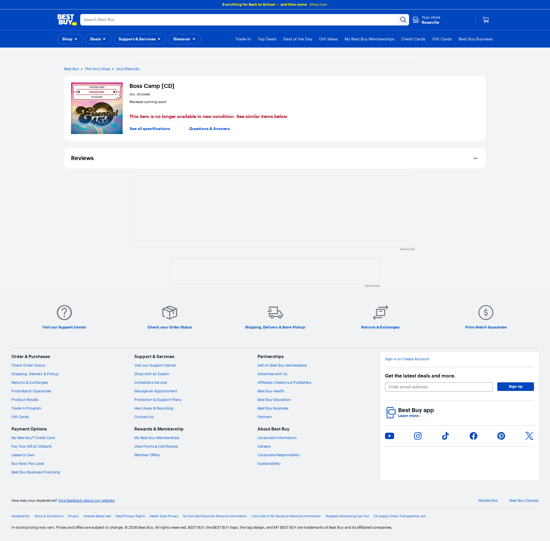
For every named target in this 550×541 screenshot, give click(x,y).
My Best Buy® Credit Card (33, 437)
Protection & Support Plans (157, 399)
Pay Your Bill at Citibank (31, 446)
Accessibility (20, 516)
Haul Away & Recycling (153, 408)
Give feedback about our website (86, 500)
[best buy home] (67, 19)
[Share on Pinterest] (501, 435)
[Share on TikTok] (445, 435)
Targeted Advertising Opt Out (347, 516)
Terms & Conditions (49, 516)
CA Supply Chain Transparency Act (399, 516)
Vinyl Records (127, 68)
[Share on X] (529, 435)
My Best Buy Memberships (156, 437)
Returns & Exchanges (29, 382)
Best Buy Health (271, 391)
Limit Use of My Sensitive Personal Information (286, 516)
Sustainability (269, 463)
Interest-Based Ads (97, 516)
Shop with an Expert (151, 373)
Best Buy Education (274, 399)
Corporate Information (277, 437)
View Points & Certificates (156, 446)
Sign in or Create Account (407, 359)
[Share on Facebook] (473, 435)
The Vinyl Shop (97, 68)
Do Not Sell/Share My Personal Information (215, 516)
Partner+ (265, 416)
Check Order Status (28, 365)
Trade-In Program (26, 408)
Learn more (409, 416)
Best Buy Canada (524, 500)
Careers (264, 446)
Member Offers (147, 455)
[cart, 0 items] (485, 19)
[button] (70, 39)
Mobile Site (487, 500)
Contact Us (144, 416)
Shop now (318, 4)
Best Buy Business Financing (35, 472)
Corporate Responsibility (279, 455)
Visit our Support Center (155, 365)
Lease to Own (23, 455)
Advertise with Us (272, 373)
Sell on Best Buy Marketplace (282, 365)
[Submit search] (403, 19)
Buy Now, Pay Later (27, 463)
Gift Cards (20, 416)
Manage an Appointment (155, 391)
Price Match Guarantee (31, 391)
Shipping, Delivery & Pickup (35, 373)
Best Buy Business (273, 408)
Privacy (73, 516)
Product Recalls (24, 399)
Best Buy (71, 68)
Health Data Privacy (164, 516)
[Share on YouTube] (389, 435)
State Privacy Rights (130, 516)
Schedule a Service (150, 382)
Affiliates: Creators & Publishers (284, 382)
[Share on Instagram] (417, 435)
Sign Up (515, 386)
